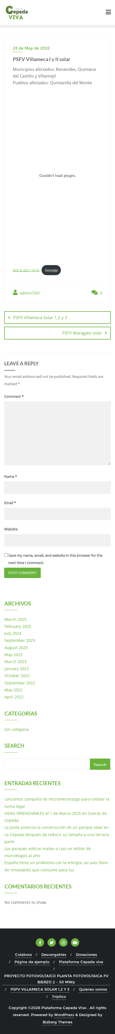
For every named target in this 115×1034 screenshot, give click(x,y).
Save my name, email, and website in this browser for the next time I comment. (55, 559)
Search (14, 746)
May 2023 (13, 654)
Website (11, 529)
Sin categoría (16, 729)
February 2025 (17, 626)
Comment (14, 396)
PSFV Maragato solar (82, 333)
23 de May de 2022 (31, 48)
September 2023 (19, 640)
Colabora (23, 954)
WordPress (64, 1014)
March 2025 (15, 619)
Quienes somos (93, 989)
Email (10, 502)
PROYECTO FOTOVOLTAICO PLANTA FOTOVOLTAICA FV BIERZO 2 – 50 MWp (56, 979)
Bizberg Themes (58, 1022)
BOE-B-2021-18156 (26, 270)
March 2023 (15, 661)
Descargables (53, 954)
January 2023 (16, 668)
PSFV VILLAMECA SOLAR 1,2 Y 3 (40, 989)
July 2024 (12, 633)
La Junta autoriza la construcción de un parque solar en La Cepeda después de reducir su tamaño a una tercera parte (56, 834)
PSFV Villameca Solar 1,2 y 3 (40, 317)
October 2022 (17, 675)
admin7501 (30, 293)
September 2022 (19, 683)
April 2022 (13, 697)
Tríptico (59, 996)
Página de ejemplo (32, 962)
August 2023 (16, 647)
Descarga (51, 270)
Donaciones (86, 954)
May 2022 (13, 690)
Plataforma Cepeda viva (81, 962)
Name (10, 476)
